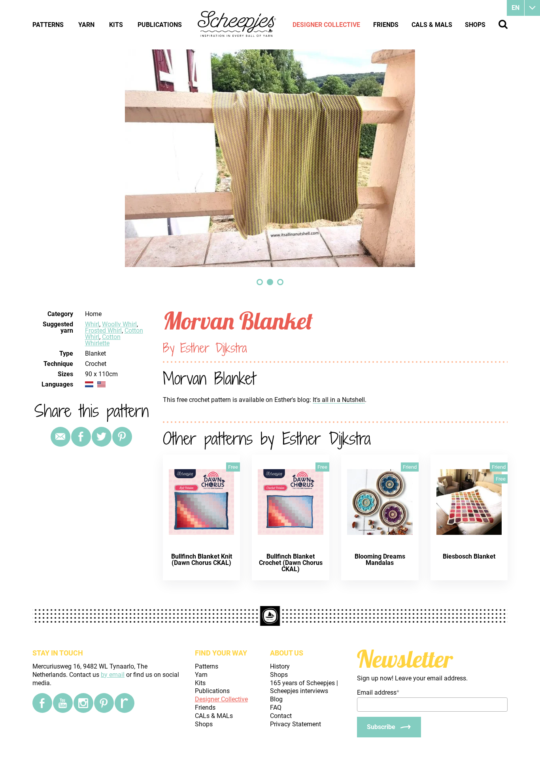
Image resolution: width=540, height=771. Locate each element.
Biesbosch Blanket (469, 556)
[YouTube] (63, 703)
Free (233, 467)
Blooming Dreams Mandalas (380, 559)
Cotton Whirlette (103, 340)
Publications (160, 24)
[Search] (503, 24)
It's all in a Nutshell (339, 399)
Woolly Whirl (119, 324)
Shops (475, 24)
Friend (410, 467)
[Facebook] (42, 703)
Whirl (92, 324)
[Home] (237, 24)
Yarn (86, 24)
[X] (101, 437)
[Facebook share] (81, 437)
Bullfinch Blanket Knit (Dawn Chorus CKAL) (201, 559)
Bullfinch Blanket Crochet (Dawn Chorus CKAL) (291, 563)
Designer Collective (326, 24)
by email (113, 674)
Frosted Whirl (103, 330)
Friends (385, 24)
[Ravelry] (124, 703)
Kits (116, 24)
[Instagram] (83, 703)
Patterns (48, 24)
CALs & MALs (432, 24)
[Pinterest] (122, 437)
